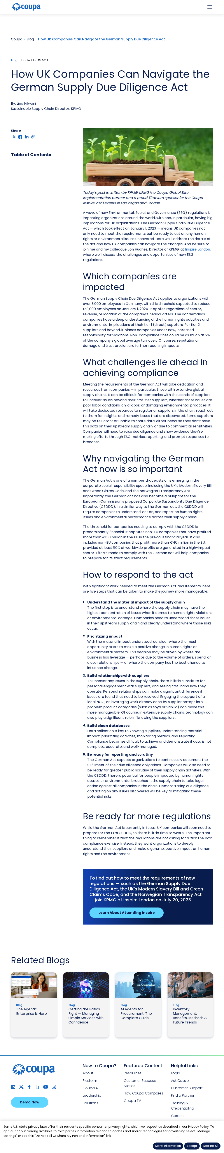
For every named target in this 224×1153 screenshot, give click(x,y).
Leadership (92, 1095)
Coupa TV (132, 1100)
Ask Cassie (180, 1080)
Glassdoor (37, 1087)
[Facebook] (20, 136)
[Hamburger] (209, 7)
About (88, 1073)
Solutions (90, 1103)
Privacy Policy (198, 1126)
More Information (168, 1146)
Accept (192, 1146)
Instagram (53, 1087)
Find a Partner (182, 1095)
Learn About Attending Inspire (126, 912)
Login (175, 1073)
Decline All (210, 1146)
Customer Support (187, 1088)
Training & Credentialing (182, 1106)
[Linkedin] (27, 136)
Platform (90, 1080)
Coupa (7, 16)
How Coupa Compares (143, 1093)
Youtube (45, 1087)
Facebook (29, 1087)
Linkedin (13, 1087)
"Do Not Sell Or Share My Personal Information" (70, 1136)
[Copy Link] (33, 136)
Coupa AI (90, 1088)
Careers (177, 1115)
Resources (133, 1073)
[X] (14, 136)
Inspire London (197, 249)
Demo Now (29, 1102)
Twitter (21, 1087)
